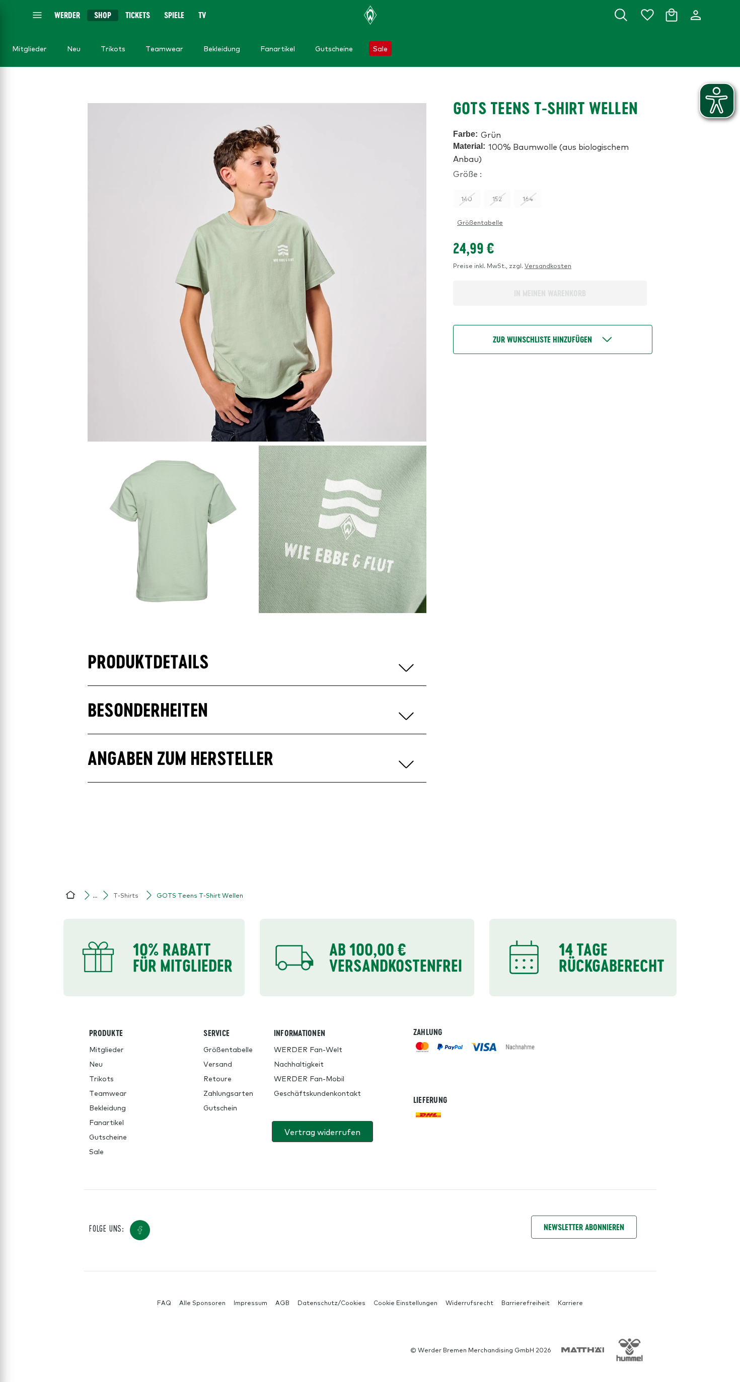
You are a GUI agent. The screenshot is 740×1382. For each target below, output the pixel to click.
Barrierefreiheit (525, 1303)
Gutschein (220, 1107)
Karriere (570, 1303)
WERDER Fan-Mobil (309, 1078)
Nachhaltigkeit (299, 1063)
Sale (96, 1151)
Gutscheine (108, 1136)
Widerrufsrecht (469, 1303)
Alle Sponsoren (202, 1303)
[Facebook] (140, 1230)
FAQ (164, 1303)
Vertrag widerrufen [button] (322, 1131)
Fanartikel (106, 1122)
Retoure (217, 1078)
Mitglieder (106, 1049)
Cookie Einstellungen (405, 1303)
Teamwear (108, 1092)
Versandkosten (548, 266)
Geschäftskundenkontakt (317, 1092)
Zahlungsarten (228, 1092)
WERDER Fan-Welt (308, 1049)
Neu (96, 1063)
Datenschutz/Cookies (331, 1303)
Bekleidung (107, 1107)
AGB (282, 1303)
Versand (217, 1063)
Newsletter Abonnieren (584, 1227)
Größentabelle (480, 222)
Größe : (467, 173)
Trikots (101, 1078)
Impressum (250, 1303)
